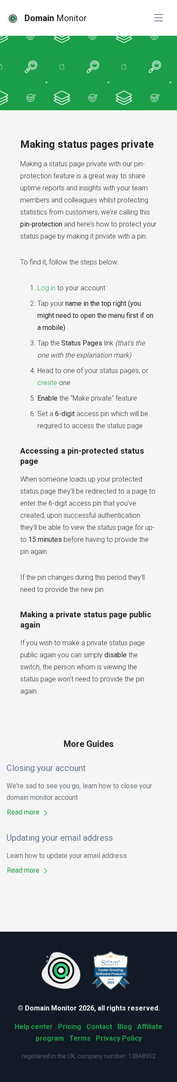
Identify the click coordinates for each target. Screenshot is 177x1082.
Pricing (69, 1027)
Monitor (55, 18)
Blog (124, 1027)
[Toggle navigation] (158, 18)
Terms (80, 1038)
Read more (24, 812)
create (47, 383)
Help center (34, 1027)
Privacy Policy (119, 1038)
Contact (99, 1027)
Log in (46, 288)
